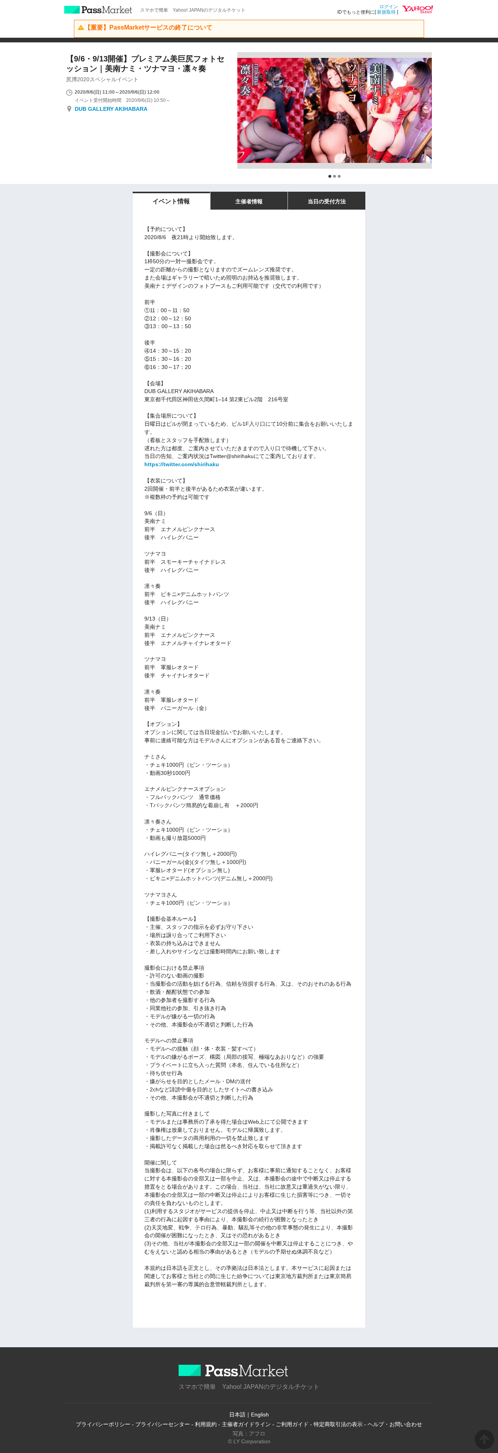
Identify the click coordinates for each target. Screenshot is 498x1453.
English (260, 1414)
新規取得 (386, 12)
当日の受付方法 (327, 201)
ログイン (388, 6)
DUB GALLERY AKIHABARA (111, 109)
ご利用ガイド (292, 1424)
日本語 (237, 1414)
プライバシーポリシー (103, 1424)
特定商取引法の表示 (338, 1424)
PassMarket (98, 10)
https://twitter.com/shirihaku (181, 464)
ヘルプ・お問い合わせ (395, 1424)
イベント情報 (171, 201)
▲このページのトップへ (484, 1439)
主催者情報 (249, 201)
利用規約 (206, 1424)
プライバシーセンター (162, 1424)
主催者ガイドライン (246, 1424)
